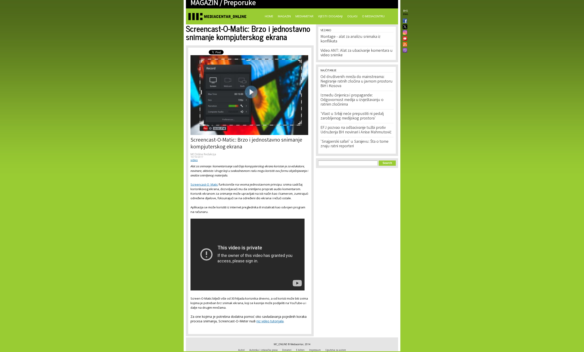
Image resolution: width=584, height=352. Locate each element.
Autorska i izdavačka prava (263, 350)
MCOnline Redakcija (203, 154)
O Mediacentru (373, 16)
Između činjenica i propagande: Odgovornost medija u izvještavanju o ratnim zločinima (352, 100)
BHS (405, 10)
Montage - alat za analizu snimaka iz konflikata (351, 39)
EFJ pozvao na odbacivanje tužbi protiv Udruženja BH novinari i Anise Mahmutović (356, 130)
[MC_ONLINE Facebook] (404, 21)
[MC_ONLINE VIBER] (404, 51)
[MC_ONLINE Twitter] (404, 27)
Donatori (287, 350)
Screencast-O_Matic (204, 184)
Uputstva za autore (335, 350)
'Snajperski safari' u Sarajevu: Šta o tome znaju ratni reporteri (354, 144)
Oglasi (352, 16)
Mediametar (304, 16)
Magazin (284, 16)
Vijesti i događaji (330, 16)
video (194, 160)
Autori (241, 350)
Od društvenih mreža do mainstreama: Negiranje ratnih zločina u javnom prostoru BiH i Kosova (357, 81)
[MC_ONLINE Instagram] (404, 33)
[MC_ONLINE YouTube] (404, 38)
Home (269, 16)
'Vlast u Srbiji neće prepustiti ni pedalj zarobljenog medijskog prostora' (352, 116)
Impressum (315, 350)
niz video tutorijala (270, 321)
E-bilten (300, 350)
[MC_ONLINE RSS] (404, 45)
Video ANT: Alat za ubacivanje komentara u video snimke (357, 53)
